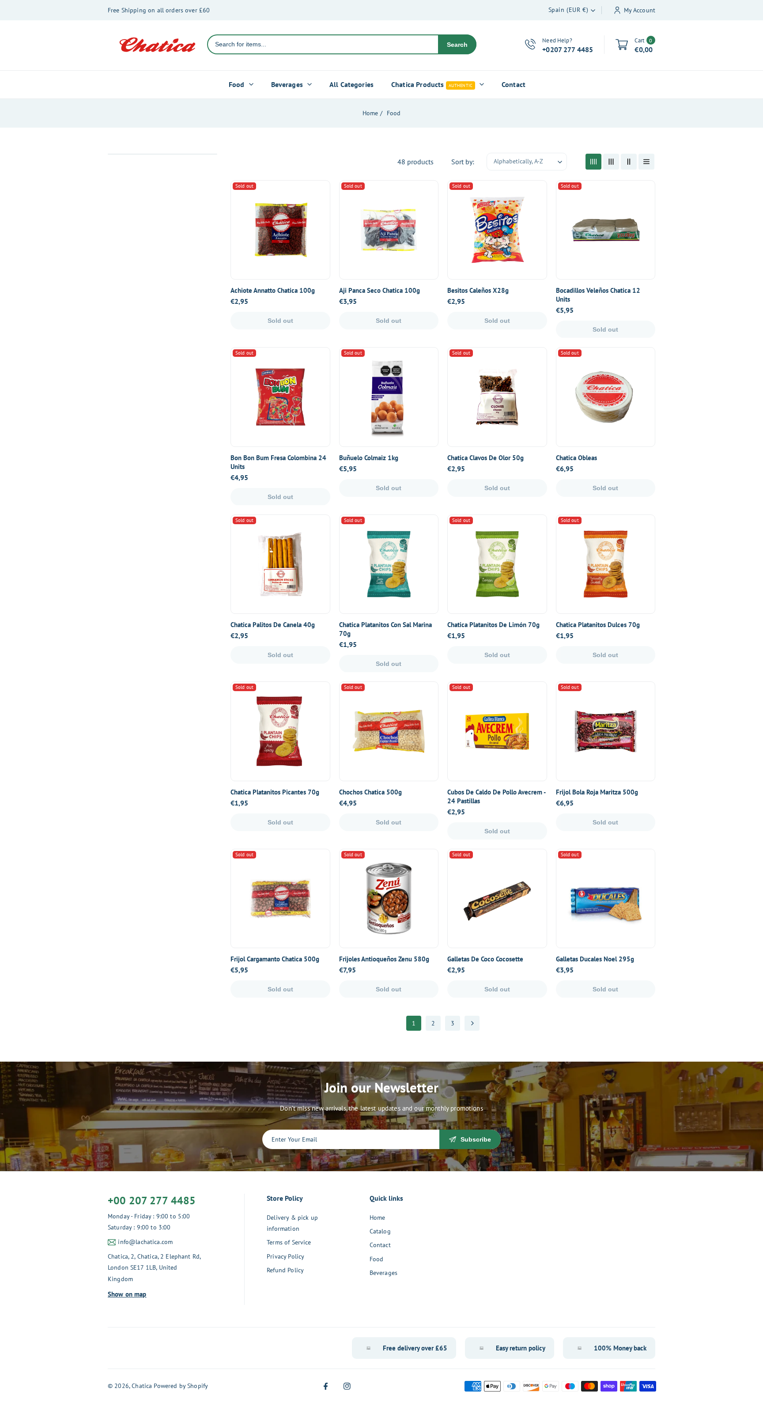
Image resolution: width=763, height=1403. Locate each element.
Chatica (142, 1386)
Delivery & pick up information (292, 1223)
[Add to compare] (317, 213)
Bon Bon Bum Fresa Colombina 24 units (278, 462)
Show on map (127, 1294)
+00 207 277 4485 (152, 1200)
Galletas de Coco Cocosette (485, 959)
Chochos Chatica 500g (370, 792)
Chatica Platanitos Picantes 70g (274, 792)
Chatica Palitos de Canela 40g (272, 624)
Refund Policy (285, 1270)
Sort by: (462, 161)
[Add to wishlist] (317, 233)
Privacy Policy (285, 1256)
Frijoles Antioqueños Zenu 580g (384, 959)
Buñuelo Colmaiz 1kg (368, 458)
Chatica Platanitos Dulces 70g (598, 624)
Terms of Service (289, 1242)
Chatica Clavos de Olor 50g (485, 458)
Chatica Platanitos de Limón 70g (493, 624)
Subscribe (476, 1139)
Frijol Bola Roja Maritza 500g (597, 792)
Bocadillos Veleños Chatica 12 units (598, 294)
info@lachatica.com (145, 1242)
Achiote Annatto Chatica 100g (272, 290)
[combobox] (323, 44)
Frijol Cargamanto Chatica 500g (274, 959)
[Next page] (472, 1023)
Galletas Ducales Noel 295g (595, 959)
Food (394, 113)
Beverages (383, 1273)
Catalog (380, 1231)
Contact (380, 1245)
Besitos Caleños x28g (478, 290)
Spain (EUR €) (568, 10)
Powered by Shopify (181, 1386)
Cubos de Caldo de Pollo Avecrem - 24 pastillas (496, 796)
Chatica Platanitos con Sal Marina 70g (385, 629)
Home (370, 113)
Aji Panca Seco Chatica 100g (379, 290)
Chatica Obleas (576, 458)
